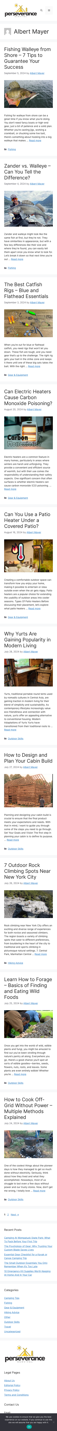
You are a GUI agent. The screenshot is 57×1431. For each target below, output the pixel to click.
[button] (41, 10)
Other (7, 1317)
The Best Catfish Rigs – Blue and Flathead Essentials (26, 290)
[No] (53, 1422)
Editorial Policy (12, 1385)
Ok (29, 1427)
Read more (35, 140)
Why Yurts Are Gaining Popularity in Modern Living (27, 639)
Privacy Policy (11, 1390)
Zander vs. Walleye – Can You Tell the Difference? (27, 172)
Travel (7, 1326)
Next (15, 1214)
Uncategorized (12, 1331)
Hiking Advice (15, 963)
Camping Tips (11, 1298)
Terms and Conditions (16, 1394)
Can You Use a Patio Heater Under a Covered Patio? (27, 520)
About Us (9, 1380)
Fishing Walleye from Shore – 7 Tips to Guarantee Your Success (27, 58)
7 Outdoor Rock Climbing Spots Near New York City (27, 871)
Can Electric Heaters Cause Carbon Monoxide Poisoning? (28, 397)
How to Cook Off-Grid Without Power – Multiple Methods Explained (28, 1108)
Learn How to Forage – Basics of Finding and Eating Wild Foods (28, 988)
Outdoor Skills (15, 738)
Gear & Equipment (18, 375)
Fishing (12, 149)
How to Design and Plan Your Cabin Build (28, 758)
